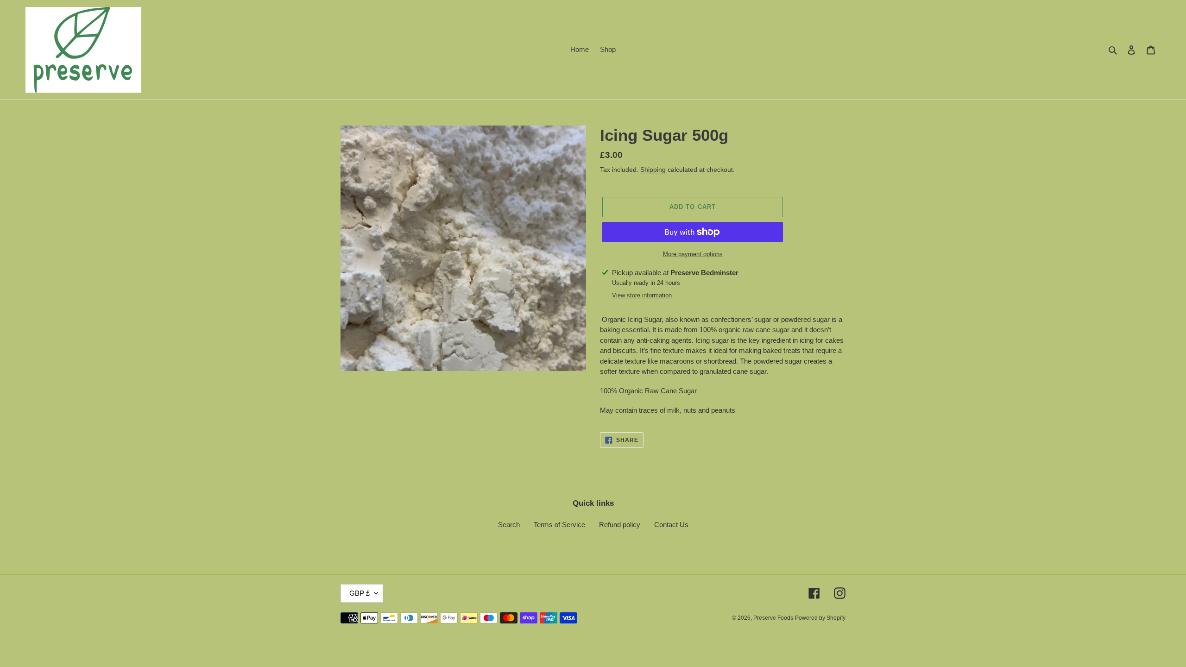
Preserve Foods (773, 618)
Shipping (653, 169)
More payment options (693, 254)
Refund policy (619, 525)
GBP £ (359, 593)
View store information (642, 295)
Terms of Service (559, 525)
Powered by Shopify (820, 618)
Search (509, 525)
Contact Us (671, 525)
